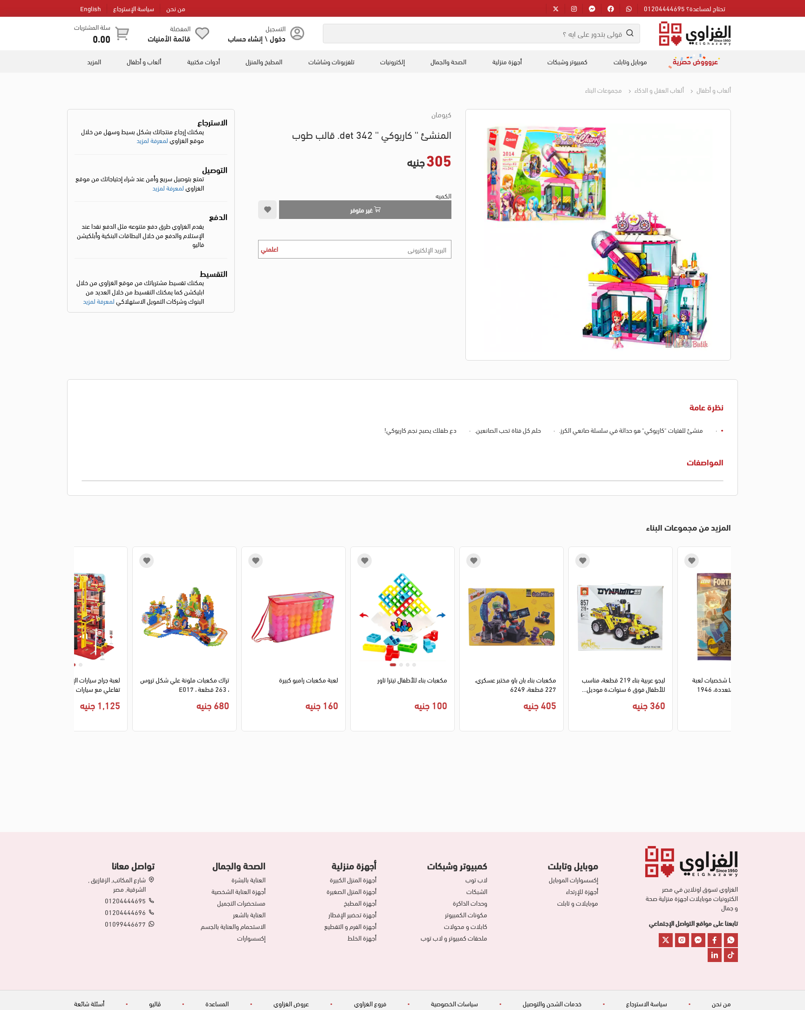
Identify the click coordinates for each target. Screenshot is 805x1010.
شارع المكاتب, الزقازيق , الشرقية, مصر (117, 884)
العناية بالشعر (249, 914)
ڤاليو (155, 1003)
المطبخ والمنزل (264, 61)
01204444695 (125, 900)
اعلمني (269, 248)
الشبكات (476, 891)
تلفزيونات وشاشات (331, 61)
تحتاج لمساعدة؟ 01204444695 (684, 8)
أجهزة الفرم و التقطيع (350, 926)
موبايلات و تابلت (577, 903)
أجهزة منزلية (507, 61)
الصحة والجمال (448, 61)
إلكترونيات (392, 61)
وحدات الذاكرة (470, 903)
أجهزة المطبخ (360, 903)
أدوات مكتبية (203, 61)
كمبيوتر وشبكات (567, 61)
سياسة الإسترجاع (133, 8)
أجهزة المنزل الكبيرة (353, 879)
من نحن (175, 8)
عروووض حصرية (695, 61)
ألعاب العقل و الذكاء (658, 90)
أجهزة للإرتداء (582, 891)
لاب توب (476, 879)
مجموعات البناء (603, 90)
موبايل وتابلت (630, 61)
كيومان (441, 114)
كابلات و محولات (465, 926)
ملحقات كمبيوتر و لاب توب (454, 937)
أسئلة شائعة (89, 1003)
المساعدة (217, 1003)
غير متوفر (362, 209)
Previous (724, 641)
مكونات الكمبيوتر (466, 914)
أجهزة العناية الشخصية (238, 891)
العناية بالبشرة (249, 879)
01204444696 (125, 912)
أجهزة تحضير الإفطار (352, 914)
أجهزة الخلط (362, 937)
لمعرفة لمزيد (152, 140)
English (90, 8)
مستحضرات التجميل (241, 903)
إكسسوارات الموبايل (573, 879)
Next (80, 641)
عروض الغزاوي (291, 1003)
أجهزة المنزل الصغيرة (351, 891)
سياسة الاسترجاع (646, 1003)
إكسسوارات (251, 937)
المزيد (94, 61)
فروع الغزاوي (370, 1003)
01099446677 (125, 923)
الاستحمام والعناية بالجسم (233, 926)
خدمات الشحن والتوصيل (552, 1003)
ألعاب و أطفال (144, 61)
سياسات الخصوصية (454, 1003)
